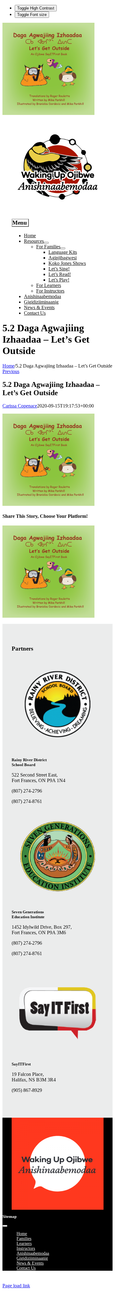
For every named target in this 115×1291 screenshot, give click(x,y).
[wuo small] (57, 211)
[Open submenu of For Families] (62, 248)
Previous (10, 371)
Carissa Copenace (19, 405)
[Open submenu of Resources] (46, 243)
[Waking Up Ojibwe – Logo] (58, 1208)
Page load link (16, 1285)
